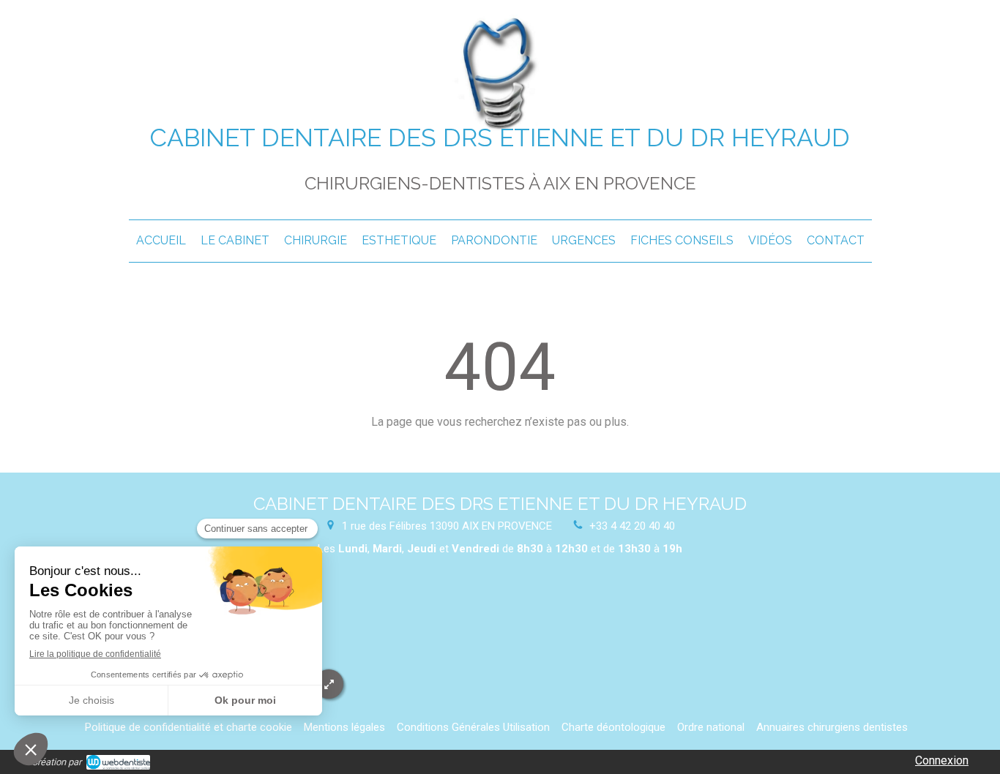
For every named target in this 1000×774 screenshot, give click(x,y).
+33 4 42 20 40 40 (632, 526)
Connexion (942, 760)
